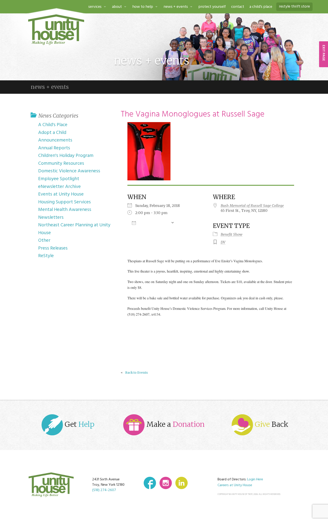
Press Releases (53, 248)
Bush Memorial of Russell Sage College (252, 205)
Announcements (55, 140)
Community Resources (61, 163)
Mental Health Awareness (64, 210)
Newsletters (51, 217)
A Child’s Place (260, 7)
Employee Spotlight (58, 179)
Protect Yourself (212, 7)
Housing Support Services (64, 202)
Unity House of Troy (56, 29)
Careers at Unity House (235, 485)
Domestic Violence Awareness (69, 171)
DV (223, 242)
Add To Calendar (153, 223)
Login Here (255, 479)
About (117, 7)
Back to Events (136, 373)
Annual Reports (54, 148)
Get (78, 424)
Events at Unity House (61, 194)
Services (95, 7)
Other (44, 240)
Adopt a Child (52, 133)
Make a (175, 424)
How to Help (142, 7)
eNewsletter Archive (59, 187)
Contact (237, 7)
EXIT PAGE (323, 53)
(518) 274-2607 (104, 490)
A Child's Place (52, 125)
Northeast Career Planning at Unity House (74, 229)
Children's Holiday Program (65, 156)
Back (271, 424)
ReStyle (46, 256)
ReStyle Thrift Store (294, 6)
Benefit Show (231, 234)
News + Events (176, 7)
